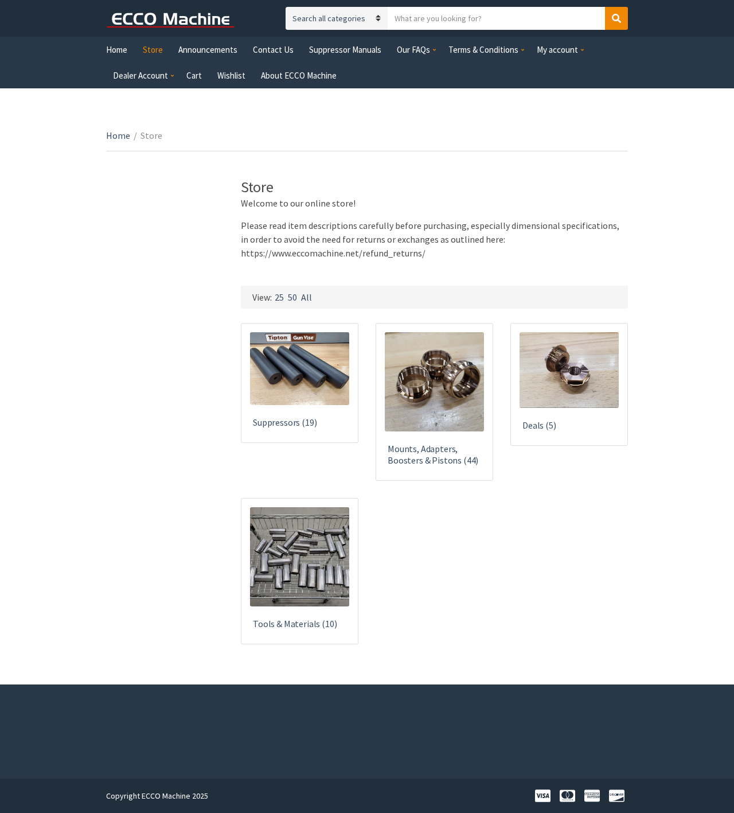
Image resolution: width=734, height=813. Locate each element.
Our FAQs (413, 49)
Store (153, 49)
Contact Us (273, 49)
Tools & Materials (295, 623)
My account (557, 49)
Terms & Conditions (483, 49)
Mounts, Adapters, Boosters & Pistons (433, 454)
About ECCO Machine (299, 75)
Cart (194, 75)
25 (279, 297)
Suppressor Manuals (345, 49)
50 (292, 297)
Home (116, 49)
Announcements (207, 49)
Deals (539, 425)
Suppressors (285, 422)
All (306, 297)
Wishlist (231, 75)
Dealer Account (140, 75)
